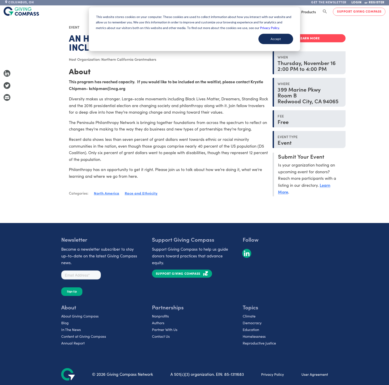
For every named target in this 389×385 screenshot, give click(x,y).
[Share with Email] (7, 97)
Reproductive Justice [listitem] (259, 343)
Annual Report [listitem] (73, 343)
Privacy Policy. (270, 28)
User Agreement (314, 374)
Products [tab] (308, 11)
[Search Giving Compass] (324, 11)
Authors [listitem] (158, 322)
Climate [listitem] (249, 316)
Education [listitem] (251, 329)
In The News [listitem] (71, 329)
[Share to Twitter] (7, 85)
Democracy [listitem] (252, 322)
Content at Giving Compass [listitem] (83, 336)
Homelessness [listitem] (254, 336)
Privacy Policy (272, 374)
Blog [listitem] (65, 322)
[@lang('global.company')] (21, 11)
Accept (276, 39)
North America (106, 193)
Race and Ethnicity (141, 193)
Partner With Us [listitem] (164, 329)
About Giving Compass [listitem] (80, 316)
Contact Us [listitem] (161, 336)
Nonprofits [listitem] (160, 316)
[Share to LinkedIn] (7, 73)
